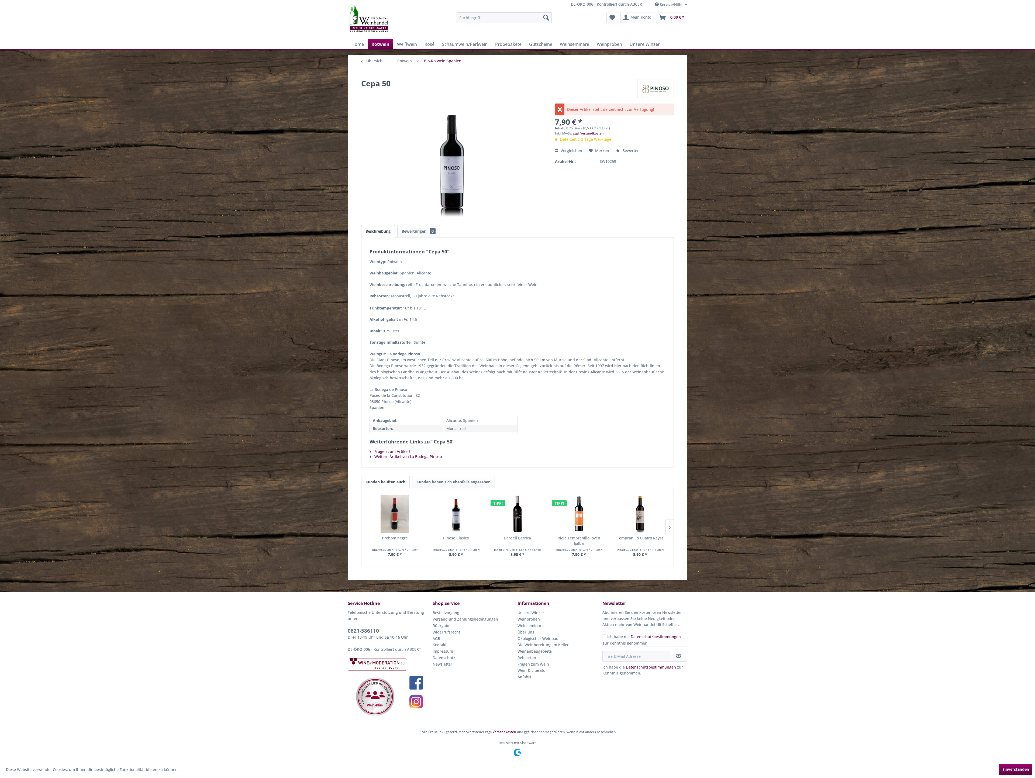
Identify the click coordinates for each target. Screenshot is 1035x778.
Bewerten (630, 150)
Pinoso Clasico (456, 538)
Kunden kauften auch (385, 481)
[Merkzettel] (612, 17)
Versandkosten (504, 731)
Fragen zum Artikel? (391, 451)
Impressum (443, 651)
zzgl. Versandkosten (588, 133)
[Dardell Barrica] (517, 514)
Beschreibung (378, 231)
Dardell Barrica (517, 538)
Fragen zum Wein (533, 664)
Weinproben (529, 619)
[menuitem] (504, 17)
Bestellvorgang (446, 612)
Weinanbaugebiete (535, 651)
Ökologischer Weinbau (538, 638)
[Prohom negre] (395, 514)
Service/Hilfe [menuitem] (671, 4)
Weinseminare (531, 625)
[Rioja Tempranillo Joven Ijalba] (579, 514)
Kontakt (440, 644)
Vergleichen (571, 150)
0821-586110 (363, 630)
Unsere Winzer (531, 612)
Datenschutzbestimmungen (656, 636)
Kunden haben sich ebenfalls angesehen (453, 481)
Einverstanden (1015, 769)
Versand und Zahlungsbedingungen (465, 619)
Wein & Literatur (532, 670)
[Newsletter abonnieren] (678, 656)
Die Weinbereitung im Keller (543, 644)
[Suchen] (546, 17)
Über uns (526, 632)
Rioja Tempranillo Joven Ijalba (579, 540)
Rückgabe (441, 625)
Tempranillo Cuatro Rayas (640, 538)
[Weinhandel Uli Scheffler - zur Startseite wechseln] (368, 18)
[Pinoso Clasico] (456, 514)
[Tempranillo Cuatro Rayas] (640, 514)
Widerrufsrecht (446, 632)
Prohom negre (395, 538)
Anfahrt (524, 676)
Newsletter (442, 664)
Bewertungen (418, 231)
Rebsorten (527, 657)
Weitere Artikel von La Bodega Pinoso (407, 456)
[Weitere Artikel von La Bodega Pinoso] (655, 88)
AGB (436, 638)
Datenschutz (444, 657)
